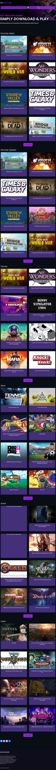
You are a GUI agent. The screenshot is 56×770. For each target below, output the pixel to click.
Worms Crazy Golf (13, 489)
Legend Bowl (42, 434)
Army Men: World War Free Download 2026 (13, 81)
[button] (28, 7)
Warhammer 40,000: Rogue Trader (14, 671)
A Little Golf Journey (42, 407)
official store (8, 763)
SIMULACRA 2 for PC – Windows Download (42, 726)
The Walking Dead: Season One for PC (13, 136)
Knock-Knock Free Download (42, 370)
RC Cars (42, 489)
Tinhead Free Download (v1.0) (13, 314)
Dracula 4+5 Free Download (42, 607)
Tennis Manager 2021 (14, 407)
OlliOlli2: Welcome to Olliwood (13, 461)
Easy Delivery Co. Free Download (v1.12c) (14, 726)
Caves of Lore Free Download (14, 506)
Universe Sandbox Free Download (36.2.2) (42, 55)
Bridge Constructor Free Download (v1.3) (42, 136)
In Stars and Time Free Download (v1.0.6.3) (42, 342)
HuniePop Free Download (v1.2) (42, 226)
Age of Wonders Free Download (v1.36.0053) (42, 81)
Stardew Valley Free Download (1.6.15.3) (14, 108)
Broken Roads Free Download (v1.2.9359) (42, 553)
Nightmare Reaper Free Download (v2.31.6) (14, 607)
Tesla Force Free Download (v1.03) (42, 579)
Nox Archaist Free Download (14, 534)
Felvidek (14, 643)
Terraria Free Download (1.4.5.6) (14, 55)
